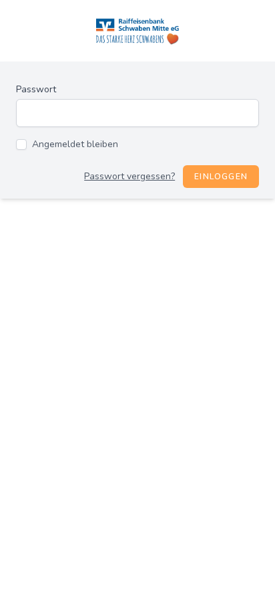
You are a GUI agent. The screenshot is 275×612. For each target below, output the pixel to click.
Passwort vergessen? (129, 176)
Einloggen (221, 176)
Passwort (36, 89)
